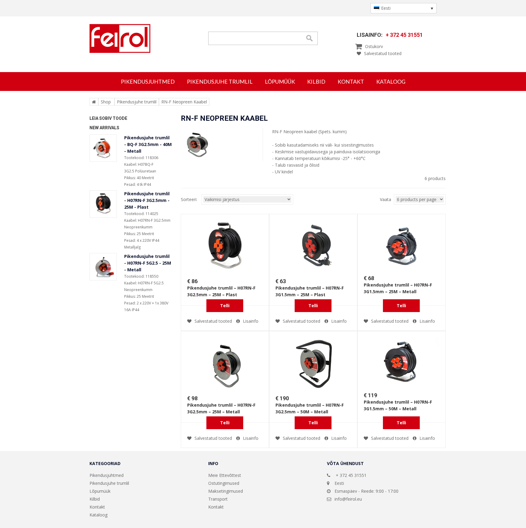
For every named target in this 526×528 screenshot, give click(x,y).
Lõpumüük (280, 81)
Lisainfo (250, 321)
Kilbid (316, 81)
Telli (225, 305)
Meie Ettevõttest (224, 475)
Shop (106, 102)
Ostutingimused (223, 483)
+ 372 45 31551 (404, 35)
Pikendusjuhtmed (148, 81)
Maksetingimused (225, 491)
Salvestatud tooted (383, 53)
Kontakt (351, 81)
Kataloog (390, 81)
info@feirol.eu (348, 499)
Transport (218, 499)
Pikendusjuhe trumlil (220, 81)
